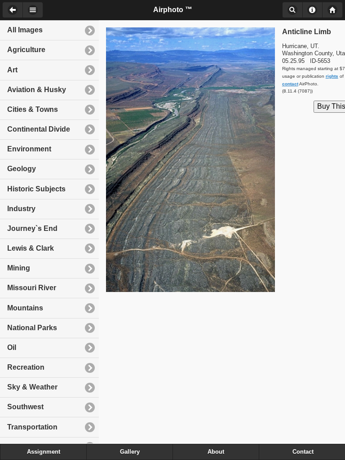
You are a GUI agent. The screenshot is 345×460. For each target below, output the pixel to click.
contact (290, 83)
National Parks (32, 328)
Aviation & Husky (36, 89)
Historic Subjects (36, 189)
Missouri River (31, 288)
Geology (21, 168)
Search (292, 10)
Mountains (25, 308)
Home (332, 10)
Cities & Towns (32, 109)
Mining (18, 268)
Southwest (25, 407)
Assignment (43, 452)
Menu (32, 10)
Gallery (130, 452)
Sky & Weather (32, 387)
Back (12, 10)
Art (12, 70)
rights (332, 76)
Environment (29, 149)
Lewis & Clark (30, 248)
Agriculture (26, 49)
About (312, 10)
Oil (11, 347)
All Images (25, 30)
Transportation (32, 427)
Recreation (25, 367)
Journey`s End (32, 228)
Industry (21, 208)
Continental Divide (38, 129)
